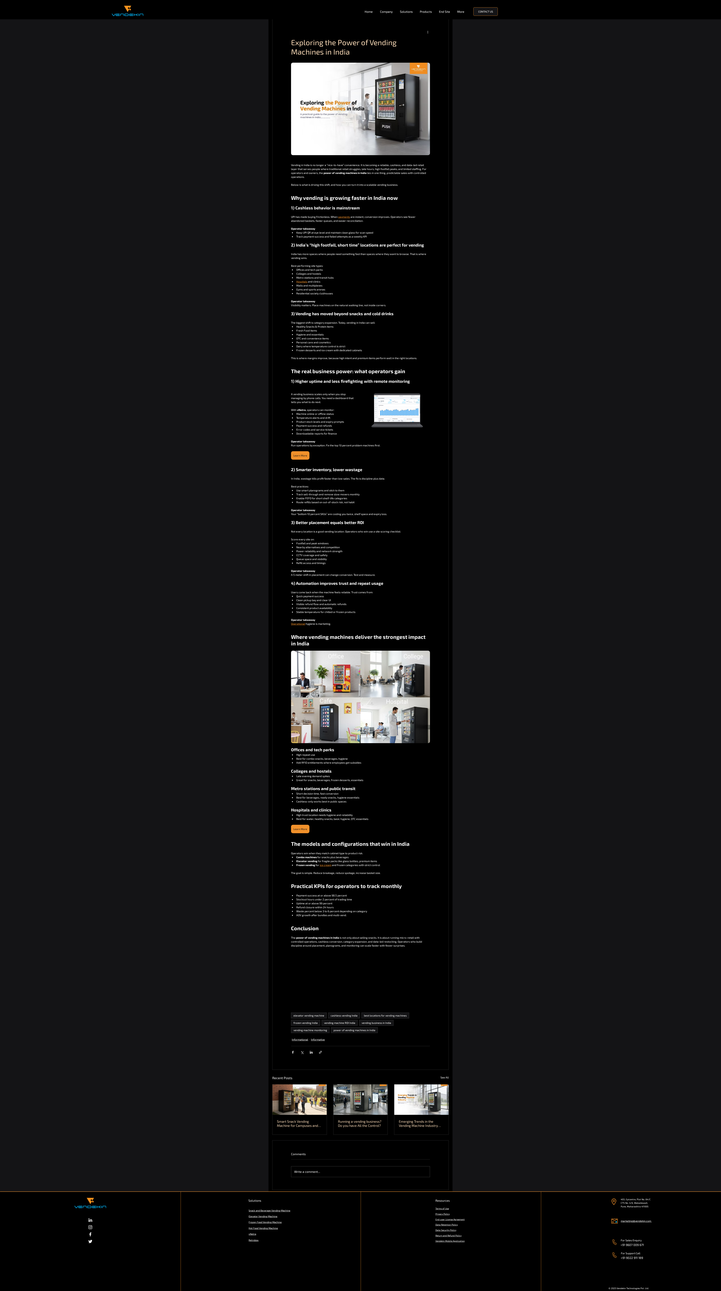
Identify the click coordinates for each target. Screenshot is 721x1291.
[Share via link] (320, 1052)
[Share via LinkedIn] (311, 1052)
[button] (387, 11)
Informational (300, 1039)
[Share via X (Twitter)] (302, 1052)
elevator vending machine (308, 1015)
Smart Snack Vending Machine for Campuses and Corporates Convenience (297, 1123)
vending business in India (376, 1022)
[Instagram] (90, 1227)
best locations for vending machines (385, 1015)
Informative (318, 1039)
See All (444, 1077)
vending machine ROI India (339, 1022)
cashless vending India (344, 1015)
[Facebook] (90, 1234)
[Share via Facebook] (293, 1052)
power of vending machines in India (354, 1030)
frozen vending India (305, 1022)
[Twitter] (90, 1241)
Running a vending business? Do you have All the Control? (359, 1123)
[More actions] (427, 32)
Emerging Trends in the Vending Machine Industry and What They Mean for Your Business (421, 1123)
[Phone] (614, 1242)
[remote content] (360, 980)
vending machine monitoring (310, 1030)
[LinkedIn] (90, 1220)
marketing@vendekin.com (636, 1221)
